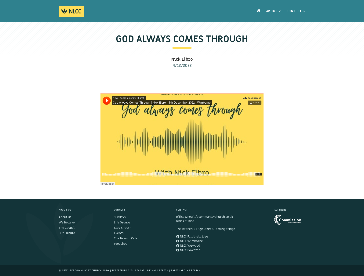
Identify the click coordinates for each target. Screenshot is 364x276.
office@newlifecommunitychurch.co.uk (204, 217)
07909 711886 (185, 221)
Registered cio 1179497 (128, 270)
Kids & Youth (122, 228)
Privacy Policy (157, 270)
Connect (294, 11)
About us (65, 217)
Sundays (120, 217)
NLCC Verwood (189, 246)
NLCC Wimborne (191, 241)
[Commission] (289, 221)
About (272, 11)
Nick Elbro (182, 59)
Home (258, 11)
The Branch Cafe (125, 238)
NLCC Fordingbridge (193, 236)
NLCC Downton (189, 250)
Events (119, 233)
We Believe (67, 222)
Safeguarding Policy (185, 270)
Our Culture (67, 233)
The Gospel (67, 228)
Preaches (120, 244)
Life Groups (122, 222)
